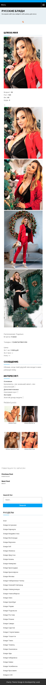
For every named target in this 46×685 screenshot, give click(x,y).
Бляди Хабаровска (10, 658)
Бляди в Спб (8, 675)
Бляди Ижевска (9, 551)
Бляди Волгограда (10, 538)
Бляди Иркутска (9, 555)
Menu (3, 5)
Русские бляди (13, 11)
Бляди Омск (7, 598)
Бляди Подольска (10, 610)
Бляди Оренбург (9, 602)
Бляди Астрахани (9, 525)
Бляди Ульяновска (10, 649)
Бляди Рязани (8, 619)
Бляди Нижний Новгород (13, 585)
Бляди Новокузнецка (11, 589)
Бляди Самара (8, 623)
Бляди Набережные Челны (13, 581)
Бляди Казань (8, 559)
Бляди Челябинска (10, 666)
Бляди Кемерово (9, 563)
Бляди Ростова (9, 615)
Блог (5, 521)
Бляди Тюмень (9, 645)
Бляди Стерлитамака (11, 632)
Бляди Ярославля (9, 670)
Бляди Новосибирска (11, 593)
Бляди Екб (7, 546)
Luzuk (38, 682)
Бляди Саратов (9, 628)
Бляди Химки (8, 662)
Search (22, 505)
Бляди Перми (8, 606)
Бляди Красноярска (10, 572)
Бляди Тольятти (9, 636)
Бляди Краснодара (10, 568)
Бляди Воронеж (9, 542)
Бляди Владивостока (11, 533)
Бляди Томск (8, 640)
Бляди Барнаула (9, 529)
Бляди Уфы (7, 653)
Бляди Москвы (8, 576)
